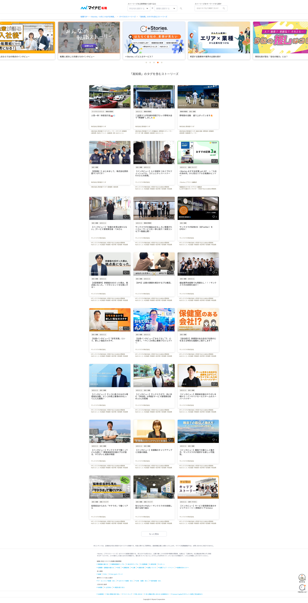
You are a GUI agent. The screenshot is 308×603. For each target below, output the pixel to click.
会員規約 (101, 594)
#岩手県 (157, 189)
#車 (114, 133)
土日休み (108, 587)
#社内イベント (101, 133)
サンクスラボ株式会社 (142, 182)
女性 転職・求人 (142, 581)
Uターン (162, 564)
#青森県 (152, 189)
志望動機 (144, 564)
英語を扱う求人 (120, 587)
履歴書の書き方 (103, 564)
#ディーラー (111, 131)
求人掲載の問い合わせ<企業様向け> (157, 594)
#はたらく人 (120, 133)
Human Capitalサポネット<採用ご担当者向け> (187, 594)
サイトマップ (127, 594)
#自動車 (109, 133)
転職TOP (84, 16)
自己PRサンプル (133, 564)
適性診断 (153, 564)
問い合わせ (138, 594)
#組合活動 (199, 131)
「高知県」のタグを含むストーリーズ (153, 16)
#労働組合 (154, 131)
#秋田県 (169, 189)
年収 (118, 567)
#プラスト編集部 (196, 187)
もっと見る (154, 533)
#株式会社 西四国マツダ (99, 131)
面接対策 (141, 567)
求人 (105, 574)
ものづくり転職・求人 (126, 581)
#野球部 (161, 131)
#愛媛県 (124, 131)
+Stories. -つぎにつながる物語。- (103, 16)
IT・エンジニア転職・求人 (106, 581)
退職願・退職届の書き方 (106, 567)
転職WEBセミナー (183, 567)
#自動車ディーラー (191, 133)
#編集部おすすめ (184, 187)
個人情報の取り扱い (113, 594)
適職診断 (126, 567)
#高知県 (93, 133)
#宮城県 (163, 189)
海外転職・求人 (156, 581)
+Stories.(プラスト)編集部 (188, 182)
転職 (99, 574)
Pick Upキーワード (116, 574)
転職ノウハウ (152, 567)
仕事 (133, 567)
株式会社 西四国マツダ (98, 126)
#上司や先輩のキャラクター (188, 189)
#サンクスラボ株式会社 (142, 187)
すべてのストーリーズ (127, 16)
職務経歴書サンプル (117, 564)
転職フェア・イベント (166, 567)
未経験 (100, 587)
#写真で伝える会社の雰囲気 (160, 187)
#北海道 (146, 189)
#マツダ (118, 131)
